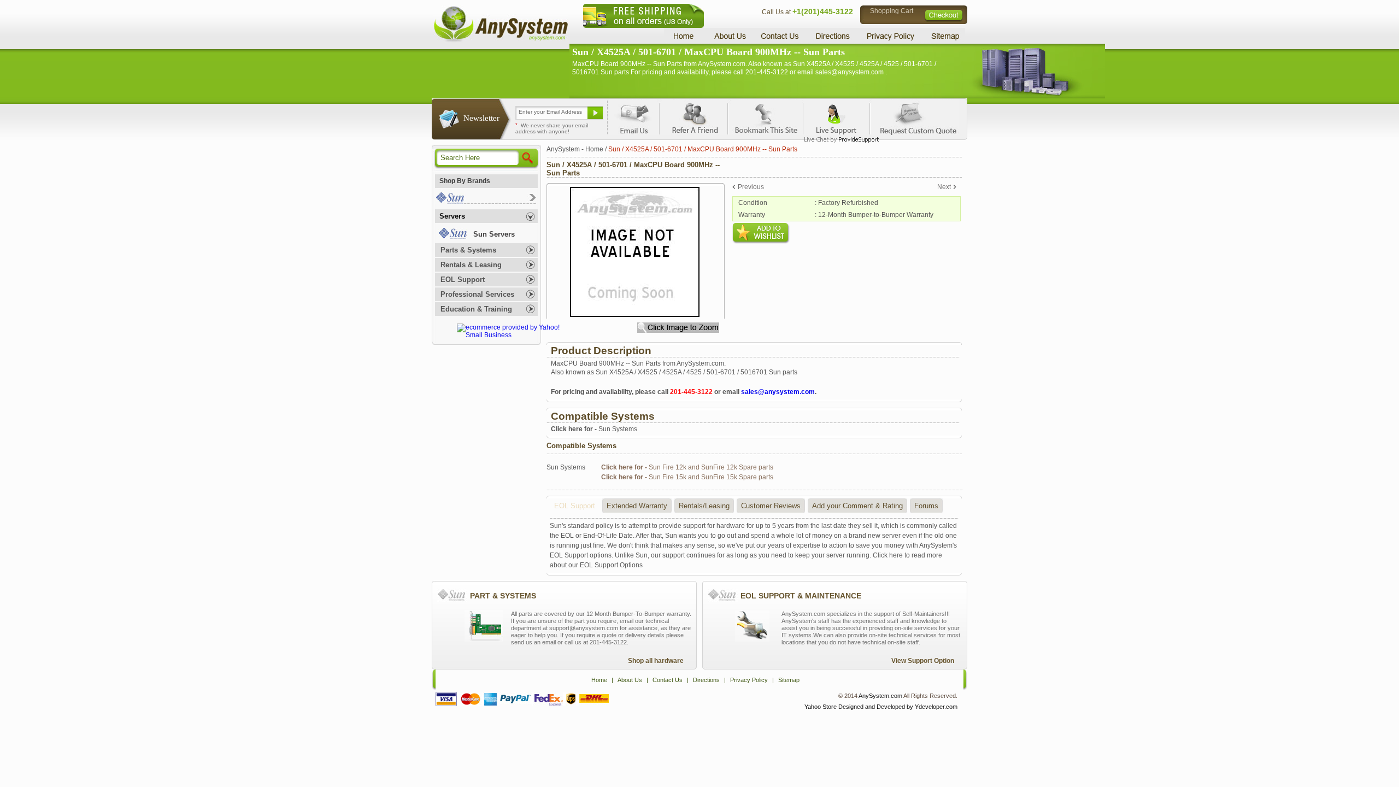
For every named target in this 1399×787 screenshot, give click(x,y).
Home (685, 36)
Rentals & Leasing (471, 265)
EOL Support (462, 279)
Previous (751, 187)
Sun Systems (594, 429)
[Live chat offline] (836, 117)
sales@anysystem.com (778, 392)
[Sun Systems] (485, 201)
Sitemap (944, 36)
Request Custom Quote (913, 117)
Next (944, 187)
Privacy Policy (891, 36)
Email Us (634, 117)
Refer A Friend (693, 117)
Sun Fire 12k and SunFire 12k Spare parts (687, 467)
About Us (729, 36)
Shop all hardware (656, 661)
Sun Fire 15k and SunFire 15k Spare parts (687, 477)
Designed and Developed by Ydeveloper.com (897, 706)
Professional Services (477, 294)
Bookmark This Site (765, 117)
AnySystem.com (880, 695)
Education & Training (476, 309)
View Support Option (922, 661)
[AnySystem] (500, 40)
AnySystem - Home (574, 149)
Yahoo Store (820, 706)
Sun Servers (494, 234)
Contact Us (780, 36)
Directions (833, 36)
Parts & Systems (468, 250)
